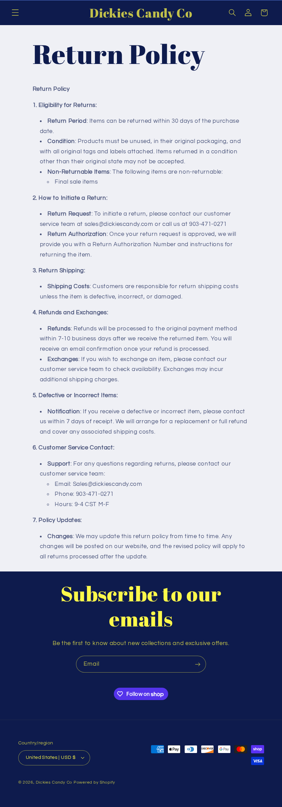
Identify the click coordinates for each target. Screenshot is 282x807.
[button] (15, 13)
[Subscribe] (198, 664)
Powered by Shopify (94, 782)
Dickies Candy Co (54, 782)
